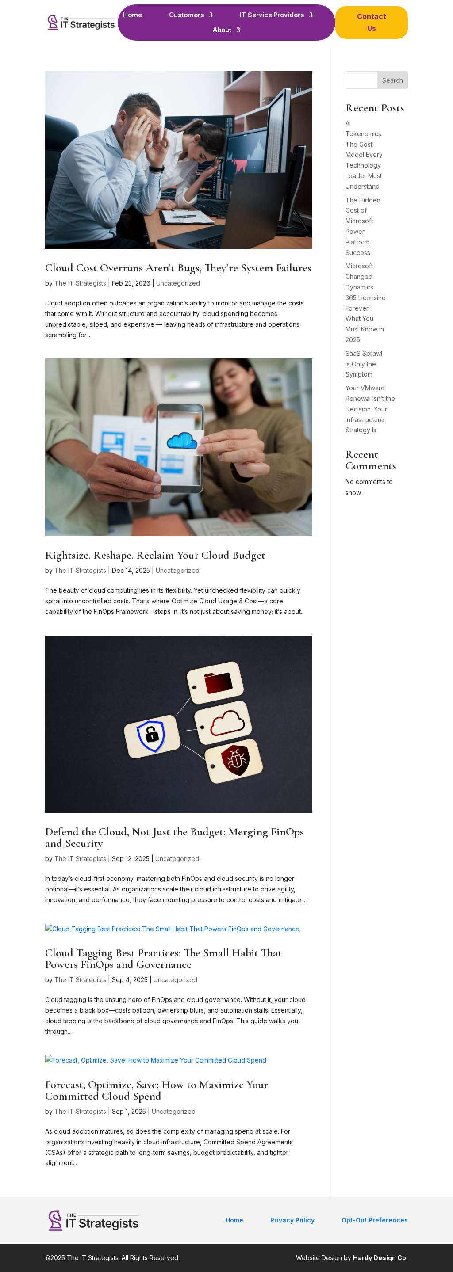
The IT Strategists (80, 283)
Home (132, 15)
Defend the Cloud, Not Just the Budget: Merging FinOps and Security (174, 837)
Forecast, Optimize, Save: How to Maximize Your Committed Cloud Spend (156, 1090)
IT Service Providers (272, 15)
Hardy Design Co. (380, 1257)
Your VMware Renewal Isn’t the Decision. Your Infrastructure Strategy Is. (370, 409)
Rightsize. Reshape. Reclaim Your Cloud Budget (155, 555)
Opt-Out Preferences (375, 1220)
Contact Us (371, 22)
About (222, 30)
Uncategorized (178, 283)
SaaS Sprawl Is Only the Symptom (364, 364)
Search (392, 80)
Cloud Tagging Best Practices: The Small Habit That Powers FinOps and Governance (163, 958)
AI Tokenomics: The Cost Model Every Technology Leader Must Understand (364, 154)
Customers (186, 15)
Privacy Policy (292, 1220)
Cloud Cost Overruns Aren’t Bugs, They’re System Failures (178, 267)
